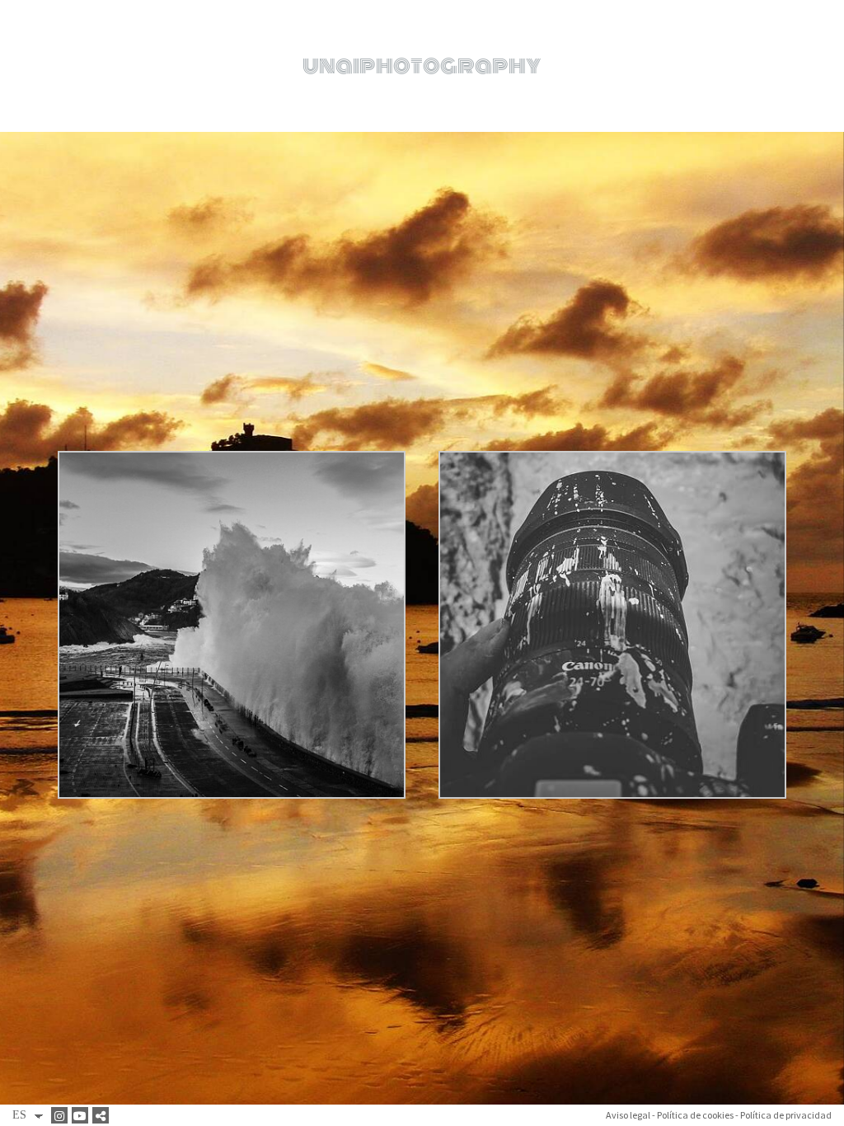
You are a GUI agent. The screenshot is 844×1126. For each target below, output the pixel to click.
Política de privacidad (786, 1115)
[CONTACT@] (612, 457)
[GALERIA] (232, 457)
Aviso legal (628, 1115)
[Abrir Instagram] (61, 1115)
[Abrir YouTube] (82, 1115)
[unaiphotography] (422, 66)
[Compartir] (102, 1115)
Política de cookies (695, 1115)
